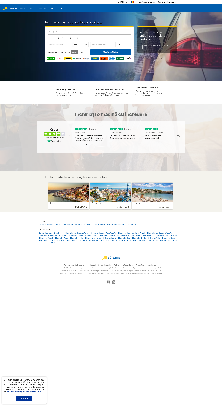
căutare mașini (110, 52)
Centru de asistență (147, 2)
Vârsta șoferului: (54, 52)
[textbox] (89, 32)
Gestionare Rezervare (167, 2)
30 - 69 (74, 52)
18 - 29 (67, 52)
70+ (81, 52)
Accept (24, 398)
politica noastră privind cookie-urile (24, 392)
